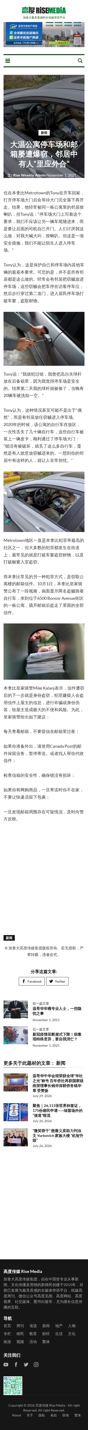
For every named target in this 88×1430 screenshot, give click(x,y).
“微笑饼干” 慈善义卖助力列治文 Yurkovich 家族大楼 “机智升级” (58, 1135)
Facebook (34, 981)
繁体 (46, 1341)
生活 (59, 1333)
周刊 (20, 1325)
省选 (33, 1325)
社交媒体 (22, 1301)
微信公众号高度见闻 (35, 1296)
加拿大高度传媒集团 (20, 1279)
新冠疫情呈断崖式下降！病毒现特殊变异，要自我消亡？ (57, 1036)
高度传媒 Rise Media (50, 1405)
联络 (65, 1415)
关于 (30, 1415)
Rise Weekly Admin (26, 175)
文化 (72, 1333)
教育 (33, 1333)
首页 (7, 1325)
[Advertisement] (44, 878)
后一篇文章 (41, 1029)
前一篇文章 (41, 1003)
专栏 (7, 1333)
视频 (20, 1341)
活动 (33, 1341)
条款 (53, 1415)
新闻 (44, 133)
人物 (72, 1325)
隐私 (41, 1415)
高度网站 (63, 1296)
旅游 (7, 1341)
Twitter (60, 981)
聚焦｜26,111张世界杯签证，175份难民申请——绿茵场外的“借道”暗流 (58, 1110)
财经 (46, 1333)
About (16, 1415)
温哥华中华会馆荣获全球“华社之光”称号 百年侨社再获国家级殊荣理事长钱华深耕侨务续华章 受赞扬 (58, 1082)
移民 (20, 1333)
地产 (59, 1325)
